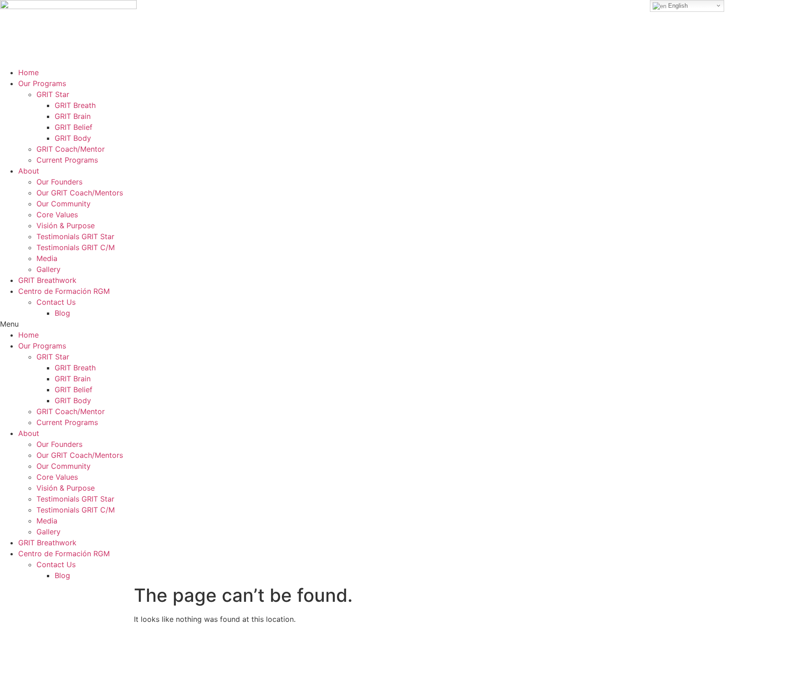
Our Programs (42, 83)
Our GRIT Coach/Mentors (79, 192)
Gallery (48, 269)
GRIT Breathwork (47, 280)
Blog (62, 313)
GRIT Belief (73, 127)
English (677, 5)
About (28, 170)
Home (28, 72)
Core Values (57, 214)
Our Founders (59, 181)
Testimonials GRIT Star (75, 236)
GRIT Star (52, 94)
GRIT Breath (75, 105)
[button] (393, 323)
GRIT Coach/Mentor (70, 149)
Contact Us (56, 302)
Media (46, 258)
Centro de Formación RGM (64, 291)
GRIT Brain (73, 116)
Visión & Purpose (65, 225)
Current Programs (67, 159)
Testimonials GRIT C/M (75, 247)
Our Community (63, 203)
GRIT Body (73, 138)
